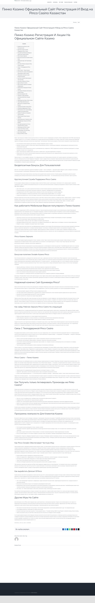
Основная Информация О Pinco (24, 108)
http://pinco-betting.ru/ (19, 186)
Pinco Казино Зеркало (22, 55)
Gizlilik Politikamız (34, 592)
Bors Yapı (17, 522)
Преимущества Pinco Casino (24, 127)
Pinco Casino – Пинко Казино (24, 70)
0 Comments (28, 522)
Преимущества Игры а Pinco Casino (25, 100)
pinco (25, 522)
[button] (78, 2)
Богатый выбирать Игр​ (22, 93)
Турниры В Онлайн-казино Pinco (24, 106)
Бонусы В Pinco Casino (22, 133)
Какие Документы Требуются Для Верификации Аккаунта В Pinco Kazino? (25, 121)
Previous (75, 22)
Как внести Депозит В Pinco (23, 81)
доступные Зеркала (22, 132)
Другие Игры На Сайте (22, 82)
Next (79, 22)
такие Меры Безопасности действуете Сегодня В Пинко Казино (24, 103)
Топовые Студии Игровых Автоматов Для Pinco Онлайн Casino (24, 97)
